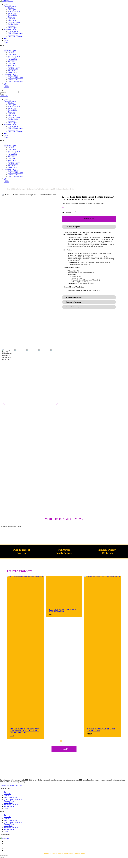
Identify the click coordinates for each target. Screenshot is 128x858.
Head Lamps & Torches (15, 37)
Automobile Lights (10, 6)
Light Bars (11, 19)
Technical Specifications (74, 297)
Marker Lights (12, 13)
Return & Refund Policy (11, 797)
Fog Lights (11, 26)
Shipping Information (73, 302)
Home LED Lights (10, 29)
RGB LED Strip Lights (15, 33)
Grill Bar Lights (13, 24)
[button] (64, 45)
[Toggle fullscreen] (3, 855)
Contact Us (7, 794)
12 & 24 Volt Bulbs (14, 11)
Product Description (73, 227)
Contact (6, 42)
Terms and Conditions (11, 804)
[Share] (5, 855)
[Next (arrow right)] (3, 857)
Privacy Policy (8, 803)
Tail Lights (11, 17)
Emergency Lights (14, 22)
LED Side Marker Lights (18, 189)
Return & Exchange (73, 307)
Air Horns (11, 8)
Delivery (7, 795)
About (6, 40)
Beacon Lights (12, 15)
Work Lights (12, 20)
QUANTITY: (66, 213)
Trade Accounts (9, 806)
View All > (64, 749)
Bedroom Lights (13, 31)
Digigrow (82, 853)
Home (6, 4)
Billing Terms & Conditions (13, 799)
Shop (5, 38)
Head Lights (12, 10)
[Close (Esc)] (7, 855)
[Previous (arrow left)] (1, 857)
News (6, 808)
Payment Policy (9, 801)
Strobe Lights (12, 28)
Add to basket (89, 219)
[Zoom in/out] (1, 855)
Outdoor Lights (13, 35)
